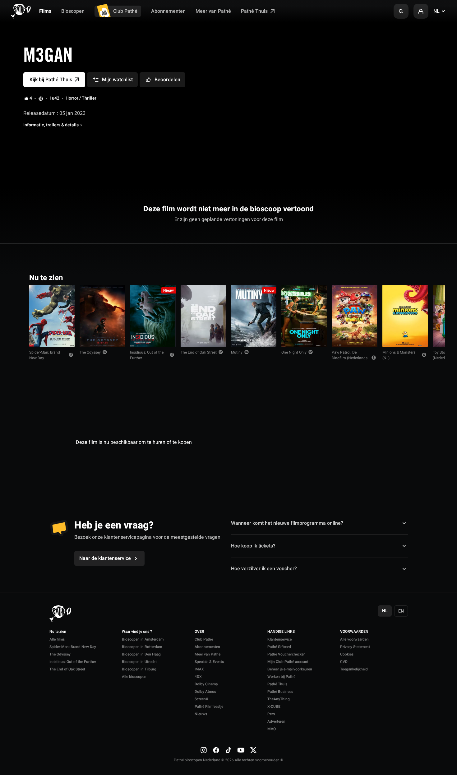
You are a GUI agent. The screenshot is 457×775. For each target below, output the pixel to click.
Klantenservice (279, 639)
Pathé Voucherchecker (286, 654)
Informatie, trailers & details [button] (51, 125)
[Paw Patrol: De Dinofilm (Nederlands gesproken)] (354, 316)
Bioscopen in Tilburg (139, 669)
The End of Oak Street (199, 352)
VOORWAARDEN (354, 631)
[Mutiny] (253, 316)
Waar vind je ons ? (137, 631)
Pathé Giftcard (279, 647)
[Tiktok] (228, 750)
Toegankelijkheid (354, 669)
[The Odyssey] (102, 316)
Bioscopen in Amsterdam (143, 639)
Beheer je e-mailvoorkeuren (289, 669)
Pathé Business (280, 691)
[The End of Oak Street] (203, 316)
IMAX (199, 669)
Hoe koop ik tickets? (253, 546)
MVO (271, 729)
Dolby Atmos (205, 691)
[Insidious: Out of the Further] (152, 316)
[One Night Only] (304, 316)
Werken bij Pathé (281, 676)
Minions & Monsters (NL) (398, 355)
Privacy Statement (355, 647)
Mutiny (236, 352)
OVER (199, 631)
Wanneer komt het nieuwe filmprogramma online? (287, 523)
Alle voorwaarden (354, 639)
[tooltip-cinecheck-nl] (40, 98)
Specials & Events (209, 662)
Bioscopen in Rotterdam (142, 647)
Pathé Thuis (255, 11)
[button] (401, 11)
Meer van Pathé (213, 11)
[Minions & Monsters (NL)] (405, 316)
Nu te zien (57, 631)
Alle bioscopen (134, 676)
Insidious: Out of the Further (147, 355)
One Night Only (294, 352)
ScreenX (201, 699)
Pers (271, 714)
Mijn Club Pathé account (287, 662)
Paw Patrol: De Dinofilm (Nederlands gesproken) (349, 358)
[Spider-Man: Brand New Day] (52, 316)
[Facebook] (216, 750)
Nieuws (201, 714)
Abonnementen (168, 11)
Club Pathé (125, 11)
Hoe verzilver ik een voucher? (264, 568)
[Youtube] (241, 750)
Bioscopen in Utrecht (139, 662)
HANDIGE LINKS (281, 631)
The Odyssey (90, 352)
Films (45, 11)
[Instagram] (203, 750)
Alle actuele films (404, 277)
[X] (253, 750)
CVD (344, 662)
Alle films (57, 639)
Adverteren (276, 721)
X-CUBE (273, 706)
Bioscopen (73, 11)
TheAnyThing (278, 699)
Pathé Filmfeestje (209, 706)
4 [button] (31, 98)
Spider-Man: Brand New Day (44, 355)
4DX (198, 676)
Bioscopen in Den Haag (141, 654)
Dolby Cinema (206, 684)
